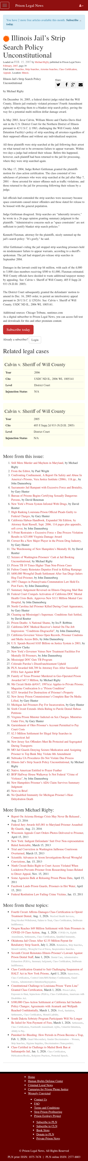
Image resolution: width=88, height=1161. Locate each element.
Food (60, 1010)
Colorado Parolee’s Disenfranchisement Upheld (38, 664)
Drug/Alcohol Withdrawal (23, 920)
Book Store (43, 1130)
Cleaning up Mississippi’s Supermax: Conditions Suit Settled (46, 614)
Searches (19, 69)
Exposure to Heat (19, 994)
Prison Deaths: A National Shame (30, 623)
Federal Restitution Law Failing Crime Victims (38, 894)
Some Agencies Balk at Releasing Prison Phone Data (41, 878)
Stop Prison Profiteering (48, 1112)
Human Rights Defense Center (45, 1081)
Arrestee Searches (49, 69)
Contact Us (40, 1099)
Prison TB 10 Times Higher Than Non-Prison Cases (41, 565)
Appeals (7, 72)
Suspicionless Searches (63, 948)
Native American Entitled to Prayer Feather (36, 770)
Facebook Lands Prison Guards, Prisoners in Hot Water (43, 886)
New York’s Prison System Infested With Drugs (39, 504)
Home (31, 1077)
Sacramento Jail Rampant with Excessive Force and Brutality (46, 487)
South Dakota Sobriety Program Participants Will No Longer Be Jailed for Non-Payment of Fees (46, 1020)
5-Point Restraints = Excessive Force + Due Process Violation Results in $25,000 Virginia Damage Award (47, 534)
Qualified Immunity (65, 936)
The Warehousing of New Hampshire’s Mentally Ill (41, 549)
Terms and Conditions (47, 1108)
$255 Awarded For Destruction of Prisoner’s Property (42, 692)
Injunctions (73, 973)
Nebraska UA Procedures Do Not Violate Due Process (42, 758)
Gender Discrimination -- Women (63, 1039)
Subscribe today (18, 329)
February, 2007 (10, 65)
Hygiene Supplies (34, 1043)
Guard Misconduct (36, 1039)
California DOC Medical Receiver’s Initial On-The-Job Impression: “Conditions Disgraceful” (42, 629)
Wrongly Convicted (39, 1093)
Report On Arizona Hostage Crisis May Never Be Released (45, 816)
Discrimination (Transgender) (59, 1043)
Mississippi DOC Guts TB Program (31, 659)
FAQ (36, 1103)
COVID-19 (63, 932)
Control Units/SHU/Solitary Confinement (50, 977)
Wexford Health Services (62, 916)
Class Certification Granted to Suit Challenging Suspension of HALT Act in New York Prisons (47, 971)
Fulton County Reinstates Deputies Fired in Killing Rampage (46, 569)
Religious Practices (41, 1055)
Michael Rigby (42, 62)
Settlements (30, 936)
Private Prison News (48, 1138)
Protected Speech (59, 1055)
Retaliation (62, 944)
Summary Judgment (41, 961)
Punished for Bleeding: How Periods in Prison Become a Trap (47, 1035)
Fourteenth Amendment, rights (45, 1026)
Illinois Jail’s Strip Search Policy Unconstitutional (40, 762)
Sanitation (69, 1010)
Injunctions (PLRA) (39, 994)
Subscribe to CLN (46, 1126)
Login (35, 340)
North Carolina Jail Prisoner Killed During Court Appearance (46, 606)
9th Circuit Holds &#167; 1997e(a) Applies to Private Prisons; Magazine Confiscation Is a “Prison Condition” (47, 686)
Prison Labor (69, 989)
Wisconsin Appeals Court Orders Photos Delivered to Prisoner (47, 833)
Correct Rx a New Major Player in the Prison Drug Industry (46, 541)
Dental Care (56, 957)
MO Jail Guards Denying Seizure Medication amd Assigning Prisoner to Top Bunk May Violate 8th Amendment (46, 752)
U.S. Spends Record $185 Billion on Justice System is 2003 (45, 643)
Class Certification (68, 69)
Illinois (25, 72)
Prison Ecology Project (47, 1116)
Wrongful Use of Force (39, 948)
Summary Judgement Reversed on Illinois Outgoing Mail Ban (47, 590)
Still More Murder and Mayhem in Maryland (37, 463)
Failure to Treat (45, 920)
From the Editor (20, 471)
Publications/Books (20, 1055)
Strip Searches (32, 69)
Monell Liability (19, 948)
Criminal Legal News (40, 1085)
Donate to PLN (45, 1134)
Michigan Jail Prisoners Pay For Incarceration (37, 705)
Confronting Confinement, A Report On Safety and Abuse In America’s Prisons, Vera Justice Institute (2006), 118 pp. (46, 477)
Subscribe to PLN (46, 1122)
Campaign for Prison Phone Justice (48, 1089)
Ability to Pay (17, 1030)
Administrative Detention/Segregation (38, 981)
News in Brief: (19, 791)
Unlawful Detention (70, 1026)
